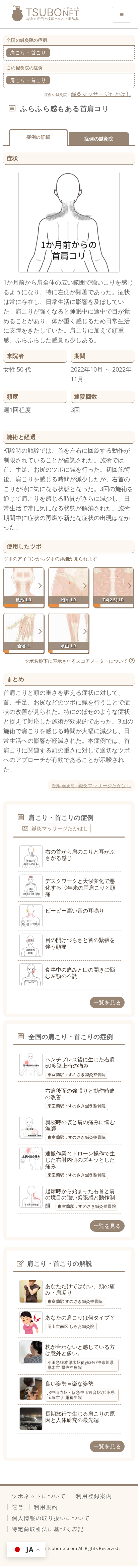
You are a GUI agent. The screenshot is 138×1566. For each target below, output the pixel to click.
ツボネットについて (39, 1496)
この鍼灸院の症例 (25, 68)
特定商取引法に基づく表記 (48, 1529)
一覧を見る (107, 1002)
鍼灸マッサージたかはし (101, 94)
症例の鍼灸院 (98, 138)
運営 (18, 1507)
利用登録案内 (94, 1496)
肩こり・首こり (28, 52)
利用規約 (46, 1507)
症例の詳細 (38, 137)
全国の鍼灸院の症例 (27, 40)
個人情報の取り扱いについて (51, 1518)
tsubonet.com (63, 1548)
